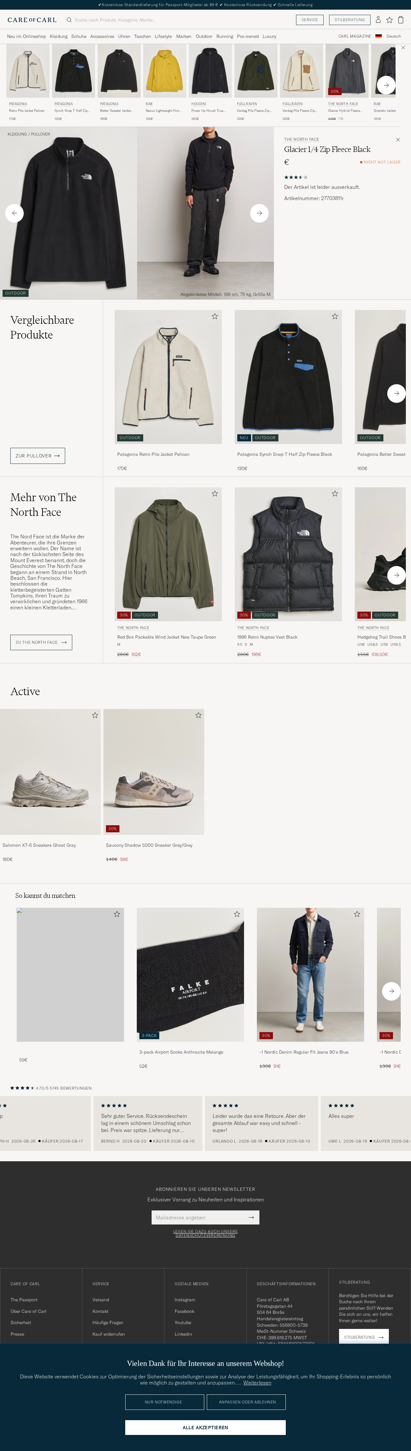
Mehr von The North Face (43, 505)
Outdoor (204, 36)
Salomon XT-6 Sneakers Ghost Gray (39, 845)
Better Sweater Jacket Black (115, 111)
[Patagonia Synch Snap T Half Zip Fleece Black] (288, 448)
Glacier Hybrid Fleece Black (344, 111)
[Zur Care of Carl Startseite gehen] (32, 19)
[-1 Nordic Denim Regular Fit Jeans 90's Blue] (310, 1046)
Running (224, 36)
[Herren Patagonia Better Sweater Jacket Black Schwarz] (119, 71)
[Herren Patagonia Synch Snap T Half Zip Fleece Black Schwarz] (73, 71)
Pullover (40, 134)
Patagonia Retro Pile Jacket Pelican (153, 454)
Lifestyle (163, 36)
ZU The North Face (37, 642)
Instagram (185, 1300)
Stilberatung (350, 19)
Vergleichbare (42, 327)
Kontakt (100, 1311)
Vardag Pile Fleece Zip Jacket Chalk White (299, 111)
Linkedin (183, 1334)
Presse (17, 1334)
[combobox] (394, 36)
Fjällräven (247, 104)
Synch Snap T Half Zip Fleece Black (71, 111)
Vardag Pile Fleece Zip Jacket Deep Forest (253, 111)
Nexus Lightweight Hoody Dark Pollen (164, 111)
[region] (205, 1123)
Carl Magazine (355, 36)
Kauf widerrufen (108, 1334)
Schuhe (78, 36)
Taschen (142, 36)
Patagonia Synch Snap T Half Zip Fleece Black (284, 454)
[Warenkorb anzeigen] (401, 19)
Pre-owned (248, 36)
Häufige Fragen (107, 1322)
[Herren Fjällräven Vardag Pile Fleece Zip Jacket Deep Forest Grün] (255, 71)
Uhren (124, 36)
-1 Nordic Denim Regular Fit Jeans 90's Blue (303, 1052)
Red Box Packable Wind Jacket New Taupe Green (166, 637)
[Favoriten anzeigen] (389, 20)
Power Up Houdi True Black (207, 111)
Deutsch (394, 36)
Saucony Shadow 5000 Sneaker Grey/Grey (149, 845)
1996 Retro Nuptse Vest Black (267, 637)
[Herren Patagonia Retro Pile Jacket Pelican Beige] (27, 71)
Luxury (269, 36)
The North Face (343, 104)
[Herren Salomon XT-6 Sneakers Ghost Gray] (50, 772)
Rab (149, 104)
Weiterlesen (257, 1382)
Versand (100, 1300)
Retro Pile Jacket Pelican (27, 111)
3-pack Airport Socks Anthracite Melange (181, 1052)
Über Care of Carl (29, 1311)
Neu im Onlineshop (26, 36)
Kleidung (58, 36)
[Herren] (70, 975)
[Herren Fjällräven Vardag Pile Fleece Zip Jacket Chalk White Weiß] (301, 71)
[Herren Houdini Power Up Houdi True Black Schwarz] (210, 71)
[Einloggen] (378, 20)
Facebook (184, 1311)
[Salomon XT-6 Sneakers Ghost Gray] (50, 839)
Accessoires (102, 36)
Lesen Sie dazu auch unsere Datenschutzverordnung (205, 1233)
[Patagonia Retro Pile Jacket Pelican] (168, 448)
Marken (183, 36)
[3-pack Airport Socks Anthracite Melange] (190, 1046)
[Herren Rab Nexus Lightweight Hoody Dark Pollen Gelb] (164, 71)
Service (310, 19)
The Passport (24, 1300)
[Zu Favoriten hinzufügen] (213, 317)
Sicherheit (21, 1322)
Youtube (183, 1322)
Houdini (198, 104)
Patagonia (18, 104)
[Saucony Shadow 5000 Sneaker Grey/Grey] (153, 839)
